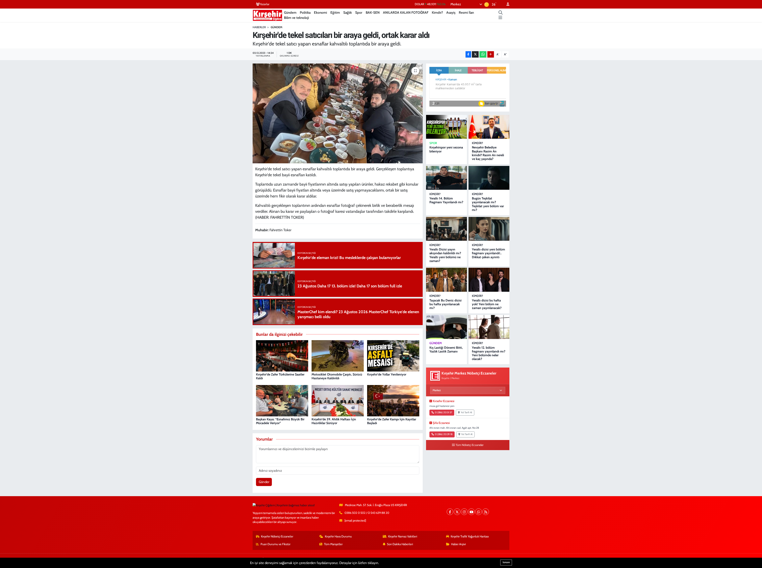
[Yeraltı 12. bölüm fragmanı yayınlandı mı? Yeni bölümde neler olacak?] (489, 327)
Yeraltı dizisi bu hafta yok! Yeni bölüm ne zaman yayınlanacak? (486, 304)
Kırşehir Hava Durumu (338, 536)
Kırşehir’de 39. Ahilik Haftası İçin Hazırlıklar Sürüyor (334, 421)
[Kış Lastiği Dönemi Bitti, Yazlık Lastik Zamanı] (446, 327)
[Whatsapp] (478, 511)
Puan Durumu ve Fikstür (276, 544)
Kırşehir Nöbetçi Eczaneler (277, 536)
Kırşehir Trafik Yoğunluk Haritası (470, 536)
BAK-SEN (373, 12)
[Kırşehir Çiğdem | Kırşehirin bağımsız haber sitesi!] (267, 14)
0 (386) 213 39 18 (443, 434)
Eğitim (335, 12)
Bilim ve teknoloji (296, 18)
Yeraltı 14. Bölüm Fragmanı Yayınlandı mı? (446, 200)
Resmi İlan (466, 12)
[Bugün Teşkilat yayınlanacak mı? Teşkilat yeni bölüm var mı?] (489, 178)
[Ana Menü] (500, 17)
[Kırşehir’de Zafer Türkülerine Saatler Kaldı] (282, 356)
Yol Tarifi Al (466, 412)
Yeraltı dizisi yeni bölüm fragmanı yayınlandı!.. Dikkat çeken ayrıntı (488, 253)
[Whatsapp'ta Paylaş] (482, 54)
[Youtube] (471, 511)
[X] (457, 511)
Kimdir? (437, 12)
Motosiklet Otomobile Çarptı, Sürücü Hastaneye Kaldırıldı (337, 376)
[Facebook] (450, 511)
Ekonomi (320, 12)
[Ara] (500, 12)
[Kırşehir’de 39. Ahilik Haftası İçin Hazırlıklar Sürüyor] (338, 400)
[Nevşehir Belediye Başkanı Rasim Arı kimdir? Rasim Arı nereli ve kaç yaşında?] (489, 127)
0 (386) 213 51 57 (443, 412)
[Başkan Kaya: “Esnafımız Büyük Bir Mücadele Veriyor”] (282, 400)
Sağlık (347, 12)
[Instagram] (464, 511)
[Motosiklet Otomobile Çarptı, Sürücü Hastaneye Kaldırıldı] (338, 356)
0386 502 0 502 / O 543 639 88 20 (366, 513)
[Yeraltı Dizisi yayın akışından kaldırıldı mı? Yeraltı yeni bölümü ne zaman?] (446, 229)
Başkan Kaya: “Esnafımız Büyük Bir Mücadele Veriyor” (280, 421)
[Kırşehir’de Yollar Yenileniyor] (393, 356)
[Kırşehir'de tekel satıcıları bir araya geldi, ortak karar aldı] (338, 113)
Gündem (290, 12)
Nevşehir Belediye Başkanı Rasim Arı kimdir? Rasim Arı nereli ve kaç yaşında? (488, 153)
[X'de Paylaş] (475, 54)
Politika (305, 12)
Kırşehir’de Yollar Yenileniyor (386, 374)
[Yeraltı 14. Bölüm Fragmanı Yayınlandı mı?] (446, 178)
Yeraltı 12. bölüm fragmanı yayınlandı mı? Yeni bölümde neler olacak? (488, 353)
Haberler (259, 27)
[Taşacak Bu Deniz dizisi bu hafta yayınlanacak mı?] (446, 280)
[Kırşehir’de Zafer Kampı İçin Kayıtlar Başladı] (393, 400)
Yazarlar (264, 4)
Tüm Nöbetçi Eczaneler (470, 445)
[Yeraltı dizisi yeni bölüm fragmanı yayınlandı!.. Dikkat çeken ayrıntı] (489, 229)
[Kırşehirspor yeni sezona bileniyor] (446, 127)
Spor (358, 12)
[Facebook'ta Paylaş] (468, 54)
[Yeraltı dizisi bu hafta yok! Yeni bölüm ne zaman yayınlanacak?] (489, 280)
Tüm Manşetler (333, 544)
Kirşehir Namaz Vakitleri (402, 536)
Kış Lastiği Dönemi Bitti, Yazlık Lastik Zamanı (446, 349)
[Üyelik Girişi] (506, 4)
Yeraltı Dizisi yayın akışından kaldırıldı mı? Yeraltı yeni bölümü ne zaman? (445, 255)
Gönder (264, 482)
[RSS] (485, 511)
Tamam (506, 562)
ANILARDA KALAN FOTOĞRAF (405, 12)
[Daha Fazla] (490, 54)
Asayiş (450, 12)
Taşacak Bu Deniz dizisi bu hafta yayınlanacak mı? (445, 304)
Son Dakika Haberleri (400, 544)
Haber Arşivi (458, 544)
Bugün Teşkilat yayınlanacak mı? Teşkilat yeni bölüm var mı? (488, 204)
